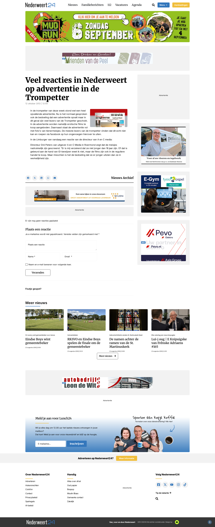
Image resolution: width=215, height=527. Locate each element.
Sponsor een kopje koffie (154, 417)
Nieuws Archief (122, 178)
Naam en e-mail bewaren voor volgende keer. (50, 264)
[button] (28, 178)
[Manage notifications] (210, 522)
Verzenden (38, 272)
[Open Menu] (167, 4)
